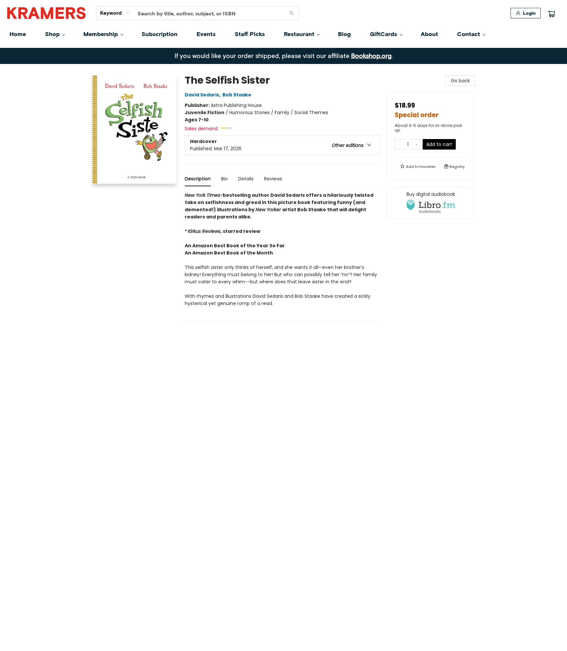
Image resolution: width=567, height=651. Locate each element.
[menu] (283, 33)
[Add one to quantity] (416, 144)
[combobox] (115, 13)
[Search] (291, 13)
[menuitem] (17, 33)
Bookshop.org (371, 55)
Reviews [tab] (273, 178)
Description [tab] (198, 178)
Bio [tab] (224, 178)
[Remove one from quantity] (399, 144)
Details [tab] (246, 178)
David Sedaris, (203, 95)
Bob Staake (236, 95)
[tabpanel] (282, 257)
